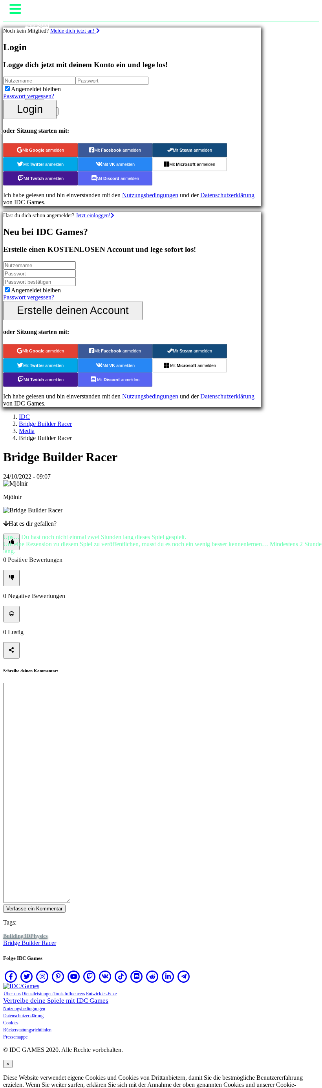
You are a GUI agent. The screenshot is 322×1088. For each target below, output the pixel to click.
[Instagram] (42, 976)
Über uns (12, 993)
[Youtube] (74, 976)
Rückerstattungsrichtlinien (27, 1030)
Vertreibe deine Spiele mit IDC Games (55, 1000)
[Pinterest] (58, 976)
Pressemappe (15, 1037)
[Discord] (137, 976)
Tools (58, 993)
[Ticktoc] (121, 976)
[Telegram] (184, 976)
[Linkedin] (168, 976)
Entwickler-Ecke (101, 993)
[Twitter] (27, 976)
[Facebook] (11, 976)
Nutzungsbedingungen (24, 1008)
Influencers (74, 993)
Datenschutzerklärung (23, 1015)
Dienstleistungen (37, 993)
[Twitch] (89, 976)
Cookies (10, 1023)
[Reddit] (152, 976)
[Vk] (105, 976)
